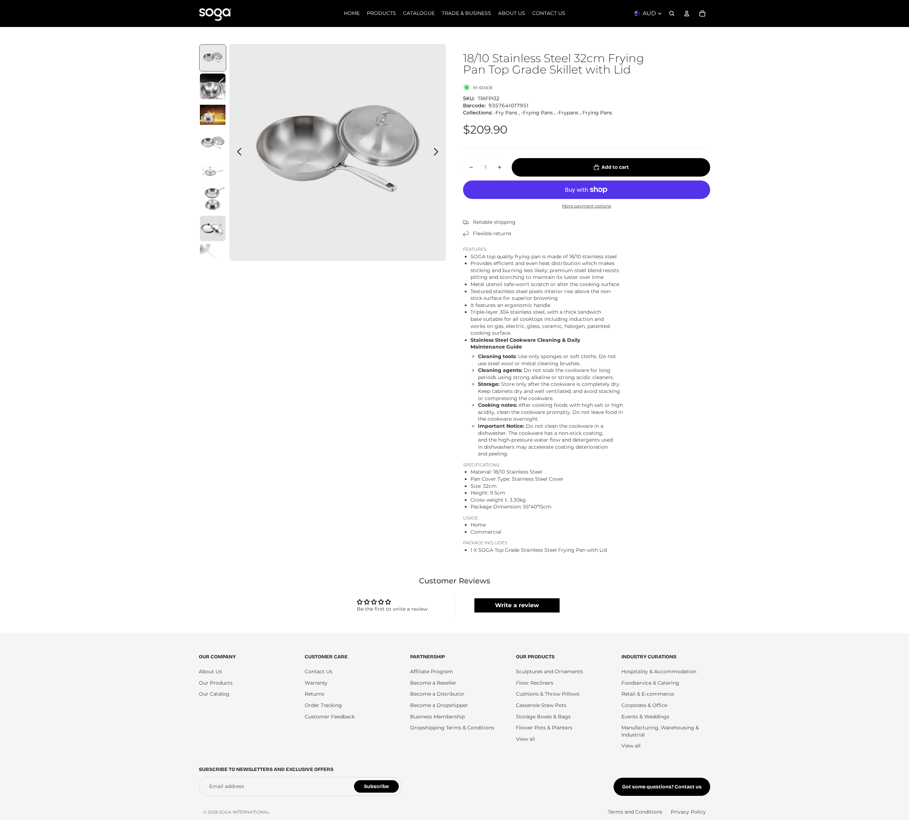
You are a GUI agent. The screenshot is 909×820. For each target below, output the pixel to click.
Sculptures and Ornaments (549, 671)
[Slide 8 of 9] (212, 257)
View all (525, 739)
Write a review (517, 605)
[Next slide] (438, 152)
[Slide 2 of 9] (212, 86)
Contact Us (318, 671)
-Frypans (567, 112)
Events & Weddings (645, 716)
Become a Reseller (433, 683)
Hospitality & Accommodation (658, 671)
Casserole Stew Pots (541, 705)
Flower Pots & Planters (544, 727)
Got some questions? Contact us (662, 787)
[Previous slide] (237, 152)
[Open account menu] (687, 13)
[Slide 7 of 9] (212, 228)
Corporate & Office (644, 705)
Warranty (316, 683)
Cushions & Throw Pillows (547, 694)
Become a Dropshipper (439, 705)
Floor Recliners (534, 683)
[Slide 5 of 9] (212, 171)
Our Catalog (214, 694)
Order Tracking (323, 705)
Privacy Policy (688, 812)
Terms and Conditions (635, 812)
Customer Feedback (330, 716)
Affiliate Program (431, 671)
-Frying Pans (537, 112)
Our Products (216, 683)
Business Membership (437, 716)
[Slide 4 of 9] (212, 143)
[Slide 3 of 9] (212, 115)
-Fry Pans (505, 112)
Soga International (244, 812)
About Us (210, 671)
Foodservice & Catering (650, 683)
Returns (314, 694)
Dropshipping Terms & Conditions (452, 727)
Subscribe (376, 786)
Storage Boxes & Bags (543, 716)
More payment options (586, 206)
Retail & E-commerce (647, 694)
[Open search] (672, 13)
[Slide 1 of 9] (212, 58)
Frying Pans (597, 112)
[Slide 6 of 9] (212, 200)
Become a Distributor (437, 694)
